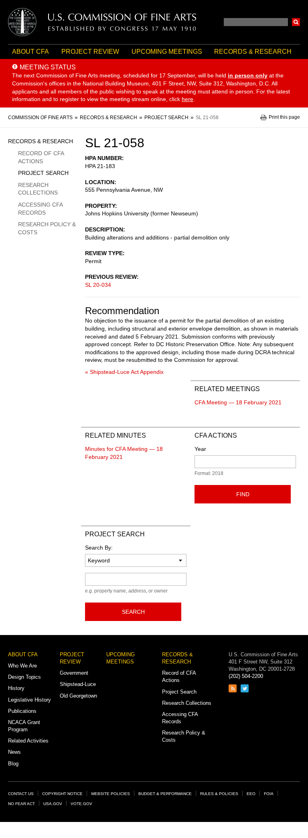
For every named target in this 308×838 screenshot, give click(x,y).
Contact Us (21, 793)
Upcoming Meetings (167, 51)
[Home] (102, 22)
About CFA (30, 51)
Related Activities (28, 741)
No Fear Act (21, 803)
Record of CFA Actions (41, 157)
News (14, 752)
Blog (13, 764)
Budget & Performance (165, 793)
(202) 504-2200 (246, 676)
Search (296, 22)
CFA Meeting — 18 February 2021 (238, 402)
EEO (251, 793)
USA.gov (52, 803)
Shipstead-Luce (78, 684)
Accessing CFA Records (40, 208)
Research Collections (38, 189)
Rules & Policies (219, 793)
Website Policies (110, 793)
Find (242, 494)
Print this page (284, 117)
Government (74, 673)
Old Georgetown (78, 696)
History (16, 688)
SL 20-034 (98, 285)
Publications (22, 711)
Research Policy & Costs (47, 228)
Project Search (43, 173)
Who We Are (22, 666)
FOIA (269, 793)
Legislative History (29, 700)
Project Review (90, 51)
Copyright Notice (62, 793)
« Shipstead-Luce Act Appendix (124, 372)
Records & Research (253, 51)
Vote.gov (81, 803)
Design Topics (24, 677)
